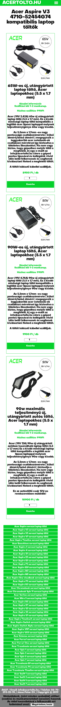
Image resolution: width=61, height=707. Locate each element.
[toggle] (56, 3)
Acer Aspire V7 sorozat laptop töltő (30, 537)
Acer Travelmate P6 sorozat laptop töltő (30, 667)
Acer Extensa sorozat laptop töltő (30, 636)
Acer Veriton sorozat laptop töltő (30, 595)
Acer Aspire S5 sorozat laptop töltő (30, 612)
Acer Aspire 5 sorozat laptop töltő (30, 547)
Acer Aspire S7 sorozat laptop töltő (30, 616)
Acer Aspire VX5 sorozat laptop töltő (30, 633)
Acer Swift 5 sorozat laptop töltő (30, 681)
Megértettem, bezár (42, 705)
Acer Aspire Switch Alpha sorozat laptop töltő (30, 626)
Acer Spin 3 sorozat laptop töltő (30, 653)
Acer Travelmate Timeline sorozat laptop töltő (30, 670)
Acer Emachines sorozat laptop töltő (30, 544)
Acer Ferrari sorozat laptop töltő (30, 640)
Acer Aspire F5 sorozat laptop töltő (30, 564)
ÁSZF (5, 690)
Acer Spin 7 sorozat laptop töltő (30, 660)
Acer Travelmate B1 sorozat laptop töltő (30, 664)
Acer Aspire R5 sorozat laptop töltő (30, 602)
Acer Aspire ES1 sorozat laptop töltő (30, 568)
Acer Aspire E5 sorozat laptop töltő (30, 561)
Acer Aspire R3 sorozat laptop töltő (30, 585)
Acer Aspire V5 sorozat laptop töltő (30, 533)
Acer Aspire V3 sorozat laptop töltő (30, 530)
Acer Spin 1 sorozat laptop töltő (30, 650)
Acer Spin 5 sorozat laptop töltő (30, 657)
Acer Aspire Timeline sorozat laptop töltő (30, 540)
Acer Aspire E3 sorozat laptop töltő (30, 557)
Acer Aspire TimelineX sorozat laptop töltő (30, 619)
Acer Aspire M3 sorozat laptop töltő (31, 571)
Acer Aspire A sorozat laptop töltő (30, 551)
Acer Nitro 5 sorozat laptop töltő (30, 598)
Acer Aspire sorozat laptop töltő (30, 527)
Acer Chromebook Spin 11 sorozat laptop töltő (30, 592)
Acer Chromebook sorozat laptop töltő (30, 588)
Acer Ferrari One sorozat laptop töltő (30, 643)
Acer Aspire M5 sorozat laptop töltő (31, 575)
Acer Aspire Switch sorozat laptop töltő (30, 622)
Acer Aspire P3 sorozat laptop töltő (30, 581)
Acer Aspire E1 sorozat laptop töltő (30, 554)
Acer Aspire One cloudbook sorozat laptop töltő (30, 578)
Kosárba (30, 184)
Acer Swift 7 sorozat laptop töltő (30, 684)
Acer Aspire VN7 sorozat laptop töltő (30, 629)
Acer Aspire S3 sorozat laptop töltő (30, 609)
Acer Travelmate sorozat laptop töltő (30, 646)
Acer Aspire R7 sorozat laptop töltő (30, 605)
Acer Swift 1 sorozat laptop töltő (30, 674)
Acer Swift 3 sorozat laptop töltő (30, 677)
